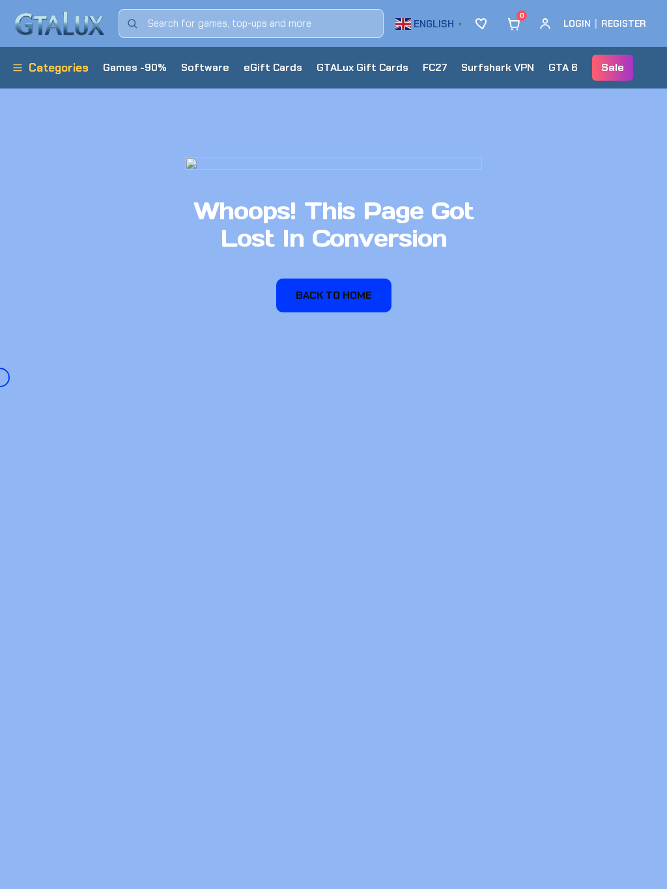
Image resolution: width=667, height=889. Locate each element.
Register (623, 23)
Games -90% (135, 67)
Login (577, 23)
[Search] (132, 23)
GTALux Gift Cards (362, 67)
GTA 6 (563, 67)
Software (205, 67)
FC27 (435, 67)
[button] (430, 22)
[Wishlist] (482, 23)
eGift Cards (273, 67)
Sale (612, 67)
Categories (59, 68)
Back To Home (334, 295)
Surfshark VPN (497, 67)
